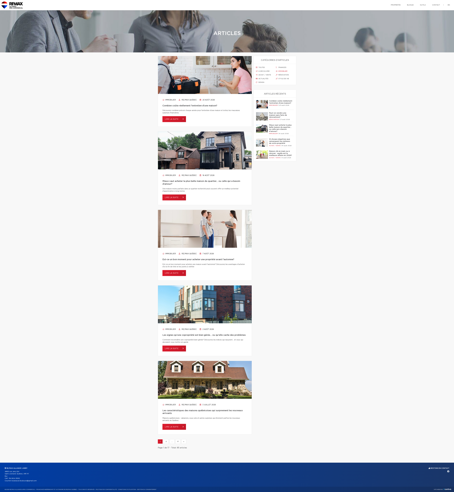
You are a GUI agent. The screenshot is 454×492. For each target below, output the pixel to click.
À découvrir (264, 71)
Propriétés (396, 5)
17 (178, 441)
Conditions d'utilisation (127, 489)
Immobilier (170, 100)
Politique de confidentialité (106, 489)
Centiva (447, 489)
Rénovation (283, 75)
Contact (436, 5)
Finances (282, 67)
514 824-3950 (14, 478)
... (172, 441)
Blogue (410, 5)
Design (261, 82)
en (449, 5)
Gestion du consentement (146, 489)
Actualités (263, 78)
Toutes (261, 67)
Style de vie (283, 78)
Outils (423, 5)
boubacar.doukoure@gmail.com (24, 481)
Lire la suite (172, 119)
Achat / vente (264, 75)
